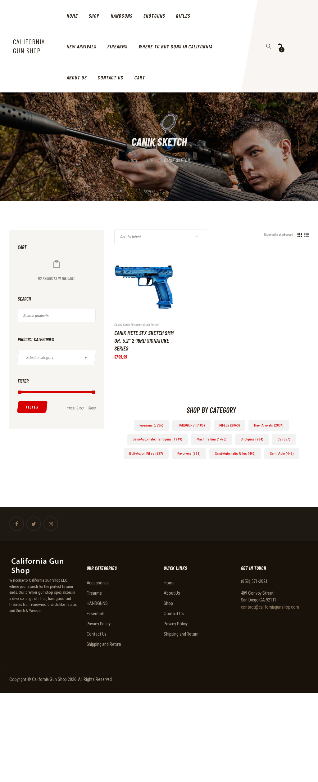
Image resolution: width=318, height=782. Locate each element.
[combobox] (56, 357)
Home (133, 160)
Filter (32, 407)
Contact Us (97, 634)
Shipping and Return (104, 644)
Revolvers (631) (188, 453)
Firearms (94, 593)
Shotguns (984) (252, 439)
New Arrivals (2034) (269, 425)
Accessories (98, 583)
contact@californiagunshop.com (270, 607)
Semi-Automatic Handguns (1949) (157, 439)
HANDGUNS (97, 603)
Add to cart (138, 292)
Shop (151, 160)
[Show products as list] (306, 234)
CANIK (118, 324)
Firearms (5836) (151, 425)
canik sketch (151, 324)
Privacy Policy (99, 624)
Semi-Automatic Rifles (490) (235, 453)
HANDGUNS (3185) (191, 425)
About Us (172, 593)
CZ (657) (284, 439)
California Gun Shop (49, 679)
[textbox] (59, 357)
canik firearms (132, 324)
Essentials (96, 613)
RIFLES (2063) (229, 425)
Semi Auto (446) (281, 453)
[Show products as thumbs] (300, 234)
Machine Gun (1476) (212, 439)
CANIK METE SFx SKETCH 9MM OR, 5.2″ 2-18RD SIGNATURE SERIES (144, 340)
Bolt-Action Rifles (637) (146, 453)
